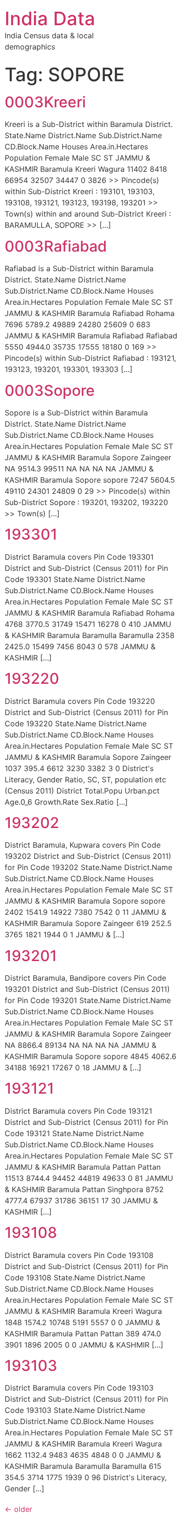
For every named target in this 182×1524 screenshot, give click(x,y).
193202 (32, 823)
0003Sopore (50, 390)
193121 (29, 1088)
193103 (31, 1365)
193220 (32, 678)
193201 (31, 956)
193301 (31, 534)
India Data (50, 18)
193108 (31, 1232)
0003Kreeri (45, 102)
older (18, 1509)
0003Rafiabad (56, 246)
